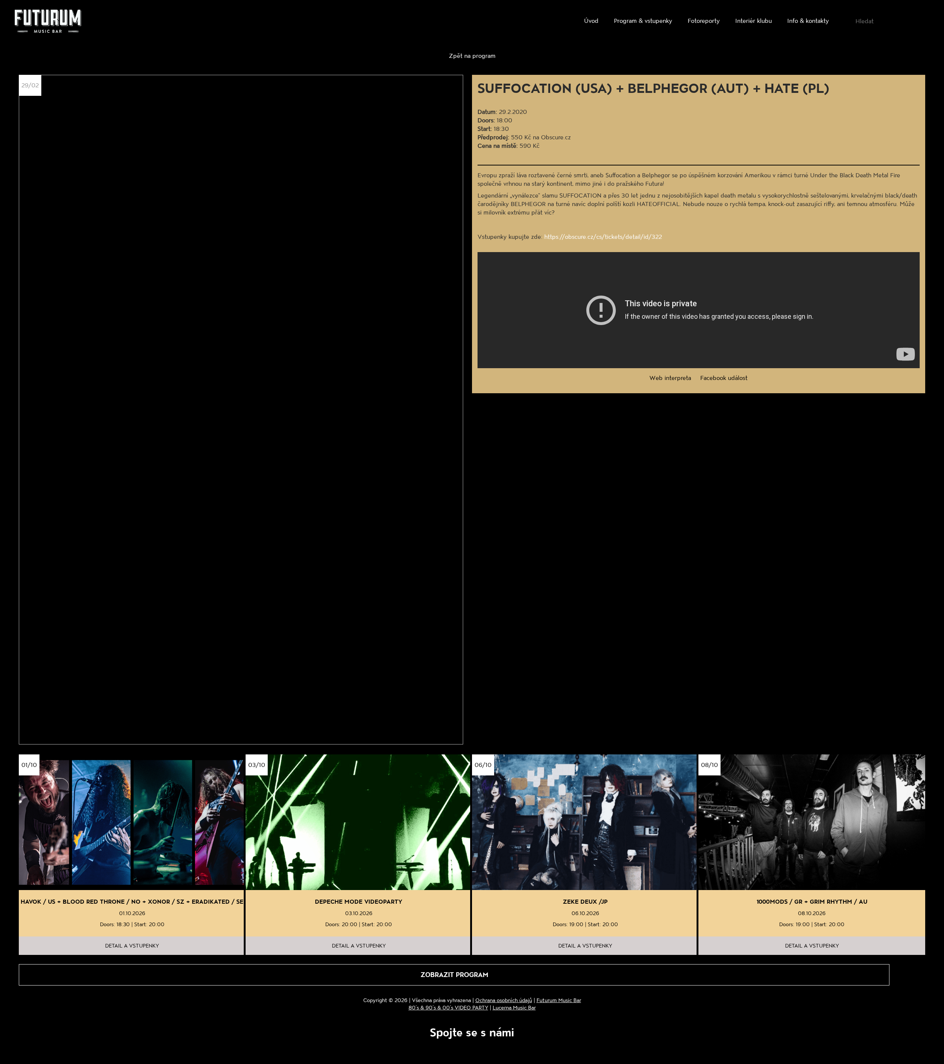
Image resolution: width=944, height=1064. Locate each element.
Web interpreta (670, 377)
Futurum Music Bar (559, 1000)
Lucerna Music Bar (514, 1007)
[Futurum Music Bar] (48, 22)
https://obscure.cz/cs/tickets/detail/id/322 (603, 236)
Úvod (591, 20)
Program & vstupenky (643, 20)
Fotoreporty (704, 20)
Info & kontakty (808, 20)
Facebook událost (723, 377)
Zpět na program (472, 55)
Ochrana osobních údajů (503, 1000)
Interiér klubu (753, 20)
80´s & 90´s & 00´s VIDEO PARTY (448, 1007)
